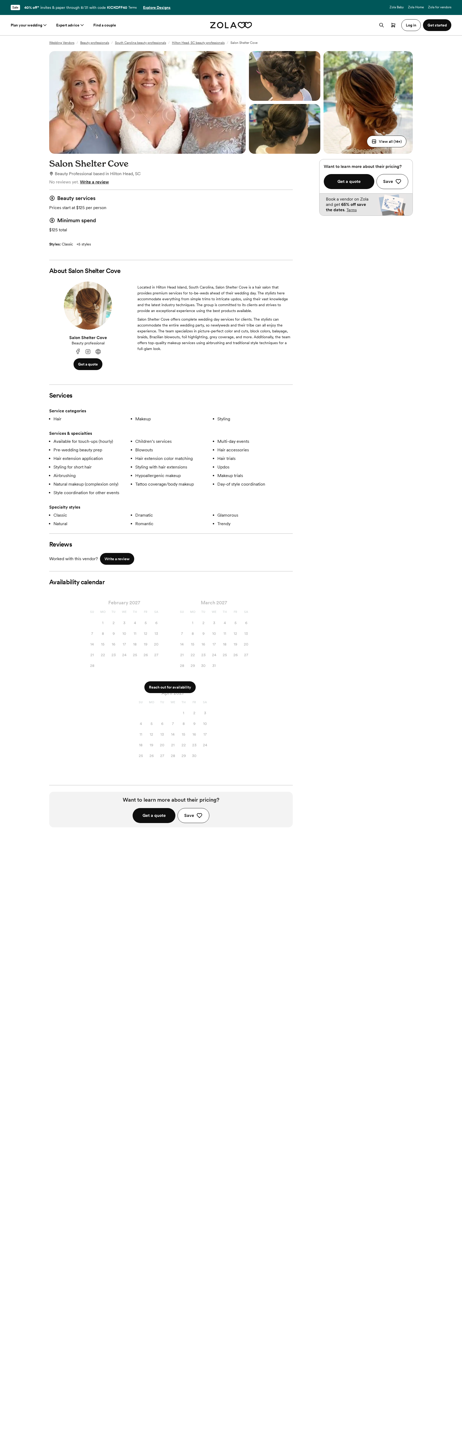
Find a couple (104, 25)
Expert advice (67, 25)
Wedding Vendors (61, 43)
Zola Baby (397, 7)
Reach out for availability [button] (170, 687)
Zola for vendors (439, 7)
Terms (132, 7)
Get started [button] (437, 25)
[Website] (98, 352)
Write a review (94, 182)
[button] (386, 141)
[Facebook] (78, 352)
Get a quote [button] (88, 364)
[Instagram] (88, 352)
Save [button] (189, 815)
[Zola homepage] (231, 25)
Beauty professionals (94, 43)
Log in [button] (411, 25)
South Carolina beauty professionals (140, 43)
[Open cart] (393, 25)
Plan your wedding (26, 25)
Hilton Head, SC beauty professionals (198, 43)
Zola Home (416, 7)
